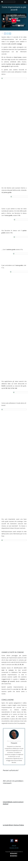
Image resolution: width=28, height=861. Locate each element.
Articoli (14, 845)
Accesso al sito (14, 848)
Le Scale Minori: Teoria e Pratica (13, 825)
